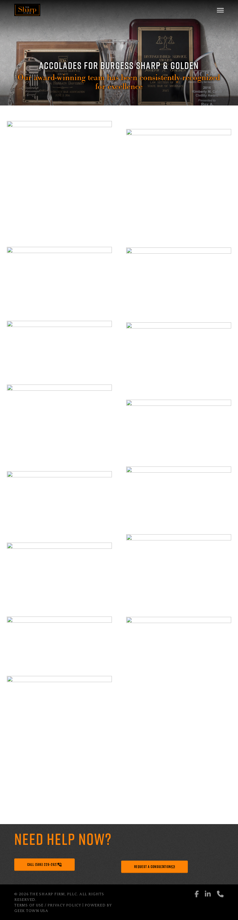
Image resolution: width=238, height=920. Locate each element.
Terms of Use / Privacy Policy (47, 905)
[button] (220, 10)
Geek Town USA (31, 911)
